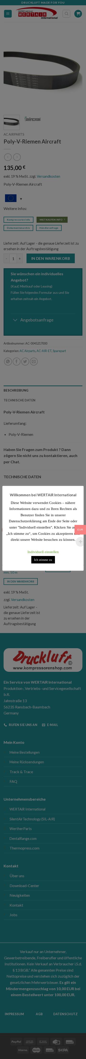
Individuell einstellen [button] (43, 552)
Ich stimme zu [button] (43, 560)
